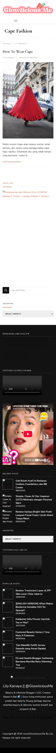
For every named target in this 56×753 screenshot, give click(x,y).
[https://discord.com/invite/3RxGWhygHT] (24, 355)
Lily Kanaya (9, 58)
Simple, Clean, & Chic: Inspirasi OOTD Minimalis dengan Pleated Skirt (34, 500)
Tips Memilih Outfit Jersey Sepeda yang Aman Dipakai (31, 647)
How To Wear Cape (18, 51)
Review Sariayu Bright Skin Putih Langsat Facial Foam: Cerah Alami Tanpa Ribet (34, 515)
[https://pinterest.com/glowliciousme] (7, 355)
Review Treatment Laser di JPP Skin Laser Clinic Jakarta (33, 592)
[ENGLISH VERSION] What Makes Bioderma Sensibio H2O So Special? (34, 607)
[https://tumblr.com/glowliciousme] (42, 343)
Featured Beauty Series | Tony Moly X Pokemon (33, 634)
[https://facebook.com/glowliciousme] (33, 343)
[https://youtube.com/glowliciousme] (7, 343)
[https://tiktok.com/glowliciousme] (16, 355)
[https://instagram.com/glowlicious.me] (16, 343)
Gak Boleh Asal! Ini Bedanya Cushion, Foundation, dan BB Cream (31, 484)
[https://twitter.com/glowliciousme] (24, 343)
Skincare (8, 183)
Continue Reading (12, 162)
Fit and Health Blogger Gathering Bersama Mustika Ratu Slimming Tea (34, 661)
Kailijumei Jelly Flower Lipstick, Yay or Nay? (33, 621)
